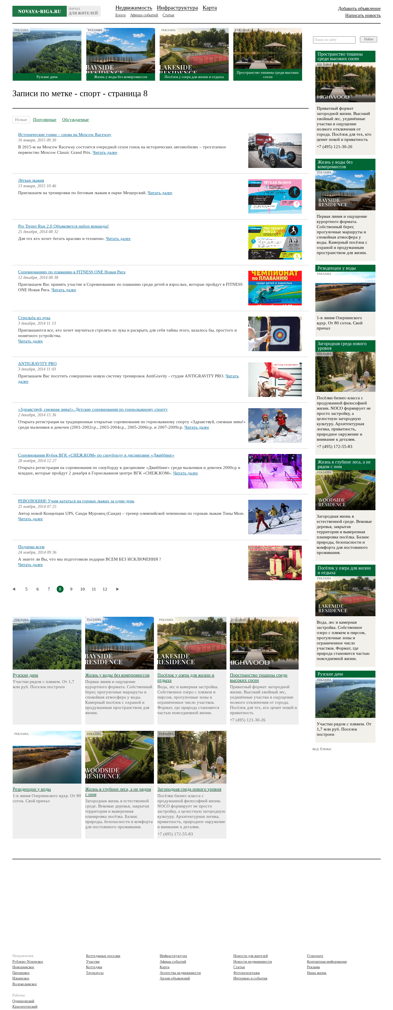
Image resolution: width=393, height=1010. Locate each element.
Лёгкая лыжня (31, 180)
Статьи (168, 15)
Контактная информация (327, 961)
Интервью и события (250, 978)
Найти (368, 39)
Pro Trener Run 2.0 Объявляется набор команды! (63, 226)
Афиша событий (144, 15)
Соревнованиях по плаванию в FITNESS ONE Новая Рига (71, 272)
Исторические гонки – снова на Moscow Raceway (64, 134)
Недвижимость (133, 7)
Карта (210, 7)
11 (94, 589)
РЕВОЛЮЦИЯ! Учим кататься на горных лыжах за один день (76, 501)
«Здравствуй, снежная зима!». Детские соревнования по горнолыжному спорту (93, 409)
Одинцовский (23, 1001)
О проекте (315, 956)
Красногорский (24, 1006)
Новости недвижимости (252, 961)
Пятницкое (21, 973)
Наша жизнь (317, 973)
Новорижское (23, 967)
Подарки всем (31, 546)
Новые (21, 119)
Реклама (313, 967)
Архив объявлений (175, 978)
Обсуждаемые (75, 119)
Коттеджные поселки (103, 956)
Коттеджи (94, 967)
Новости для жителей (250, 956)
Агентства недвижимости (180, 973)
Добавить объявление (359, 8)
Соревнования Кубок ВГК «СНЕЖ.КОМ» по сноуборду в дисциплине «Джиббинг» (96, 455)
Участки (93, 961)
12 (105, 589)
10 (82, 589)
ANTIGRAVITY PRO (37, 363)
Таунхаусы (95, 973)
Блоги (120, 15)
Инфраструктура (177, 7)
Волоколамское (24, 984)
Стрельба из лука (34, 317)
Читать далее (105, 152)
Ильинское (20, 978)
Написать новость (363, 15)
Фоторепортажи (246, 973)
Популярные (44, 119)
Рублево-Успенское (27, 961)
